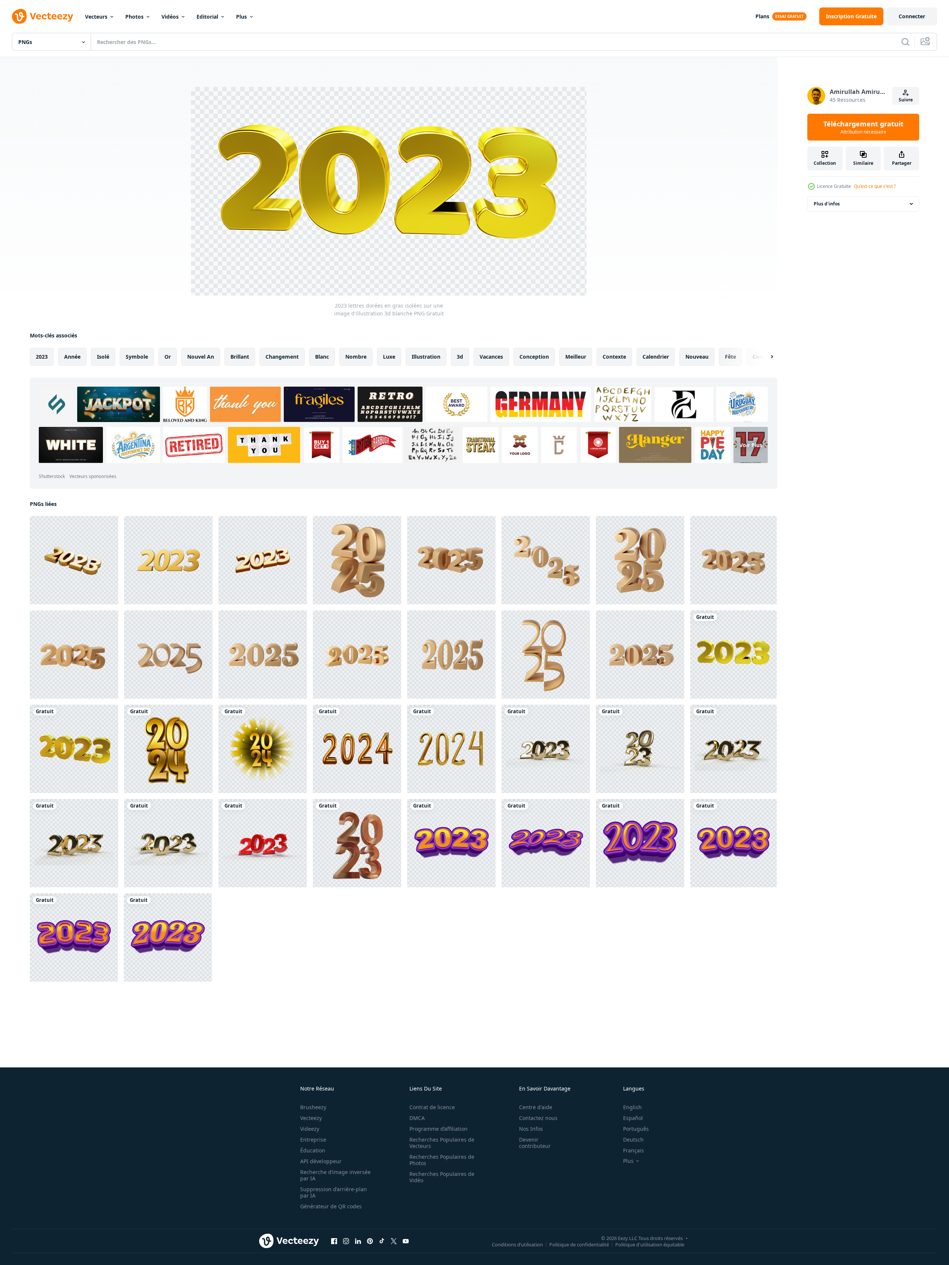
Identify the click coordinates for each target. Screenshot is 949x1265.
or (167, 356)
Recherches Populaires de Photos (441, 1160)
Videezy (309, 1128)
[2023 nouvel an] (74, 843)
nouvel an (200, 356)
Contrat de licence (432, 1107)
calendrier (655, 356)
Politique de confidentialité (579, 1244)
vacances (491, 356)
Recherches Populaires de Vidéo (441, 1177)
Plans (762, 16)
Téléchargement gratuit (863, 127)
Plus (241, 16)
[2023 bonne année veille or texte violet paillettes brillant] (451, 843)
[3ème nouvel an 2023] (168, 843)
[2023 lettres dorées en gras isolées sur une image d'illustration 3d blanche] (733, 654)
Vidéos (170, 16)
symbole (137, 356)
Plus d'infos (827, 204)
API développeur (321, 1161)
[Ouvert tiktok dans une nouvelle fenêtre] (382, 1241)
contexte (614, 356)
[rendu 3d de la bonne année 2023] (546, 749)
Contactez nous (538, 1117)
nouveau (696, 356)
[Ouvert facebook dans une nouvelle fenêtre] (334, 1241)
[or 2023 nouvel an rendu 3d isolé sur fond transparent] (357, 843)
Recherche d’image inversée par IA (335, 1175)
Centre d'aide (535, 1107)
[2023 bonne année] (263, 843)
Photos (134, 16)
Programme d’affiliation (438, 1128)
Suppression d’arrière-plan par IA (333, 1192)
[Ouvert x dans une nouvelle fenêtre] (394, 1241)
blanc (322, 356)
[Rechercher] (905, 41)
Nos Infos (531, 1128)
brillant (239, 356)
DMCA (417, 1117)
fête (730, 356)
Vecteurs (96, 16)
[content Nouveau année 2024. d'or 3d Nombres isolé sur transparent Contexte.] (357, 749)
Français (633, 1150)
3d (460, 356)
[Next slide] (765, 357)
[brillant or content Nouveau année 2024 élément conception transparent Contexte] (168, 749)
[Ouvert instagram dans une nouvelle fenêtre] (346, 1241)
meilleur (575, 356)
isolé (103, 356)
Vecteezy (311, 1117)
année (72, 356)
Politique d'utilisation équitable (649, 1244)
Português (636, 1128)
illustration (426, 356)
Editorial (207, 16)
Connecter (912, 16)
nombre (356, 356)
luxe (389, 356)
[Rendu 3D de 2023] (640, 749)
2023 (42, 356)
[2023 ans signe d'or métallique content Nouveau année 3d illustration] (74, 560)
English (632, 1107)
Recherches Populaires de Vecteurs (441, 1142)
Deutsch (633, 1139)
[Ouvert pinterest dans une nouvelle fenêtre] (370, 1241)
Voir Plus (750, 445)
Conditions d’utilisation (517, 1244)
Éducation (312, 1150)
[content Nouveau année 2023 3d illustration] (168, 560)
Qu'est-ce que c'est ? (875, 186)
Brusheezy (313, 1107)
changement (282, 356)
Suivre (906, 100)
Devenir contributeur (535, 1142)
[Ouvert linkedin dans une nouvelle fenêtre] (358, 1241)
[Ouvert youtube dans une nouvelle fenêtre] (406, 1241)
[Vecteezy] (42, 16)
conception (534, 356)
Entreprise (313, 1139)
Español (633, 1117)
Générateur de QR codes (331, 1206)
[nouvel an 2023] (733, 749)
